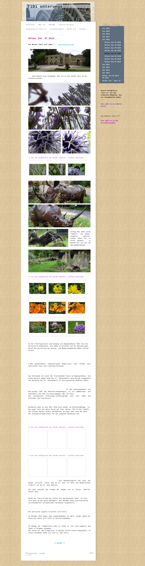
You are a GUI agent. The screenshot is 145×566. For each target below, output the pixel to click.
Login (91, 553)
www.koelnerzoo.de (66, 44)
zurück (59, 543)
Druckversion (32, 553)
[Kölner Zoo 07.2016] (37, 169)
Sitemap (42, 553)
